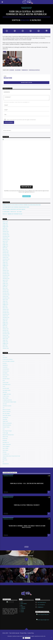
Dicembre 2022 (6, 293)
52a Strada (5, 357)
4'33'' (4, 355)
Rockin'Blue (5, 438)
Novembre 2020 (6, 333)
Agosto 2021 (5, 319)
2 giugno (11, 70)
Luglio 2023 (5, 281)
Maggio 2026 (5, 226)
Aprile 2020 (5, 345)
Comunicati (5, 367)
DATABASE (5, 372)
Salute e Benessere (7, 444)
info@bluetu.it (40, 607)
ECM (4, 380)
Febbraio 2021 (6, 328)
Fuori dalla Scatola (26, 8)
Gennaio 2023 (5, 291)
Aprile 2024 (5, 267)
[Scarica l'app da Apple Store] (42, 621)
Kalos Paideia (5, 398)
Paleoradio (5, 419)
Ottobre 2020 (5, 335)
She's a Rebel (5, 448)
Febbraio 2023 (6, 289)
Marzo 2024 (5, 268)
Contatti (22, 611)
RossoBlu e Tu (6, 442)
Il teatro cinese (6, 396)
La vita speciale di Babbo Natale (9, 401)
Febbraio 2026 (6, 231)
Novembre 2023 (6, 275)
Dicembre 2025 (6, 234)
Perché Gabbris (23, 603)
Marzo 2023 (5, 288)
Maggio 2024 (5, 265)
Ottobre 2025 (5, 238)
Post (4, 429)
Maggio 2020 (5, 343)
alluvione (17, 70)
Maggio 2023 (5, 285)
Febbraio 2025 (6, 251)
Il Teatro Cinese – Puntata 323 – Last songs (12, 211)
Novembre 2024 (6, 255)
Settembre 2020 (6, 337)
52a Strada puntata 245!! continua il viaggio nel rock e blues (16, 207)
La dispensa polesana (7, 400)
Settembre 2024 (6, 259)
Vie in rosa (5, 459)
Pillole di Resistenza (7, 425)
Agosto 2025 (5, 241)
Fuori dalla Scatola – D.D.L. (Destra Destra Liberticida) (26, 483)
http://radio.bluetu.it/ (42, 602)
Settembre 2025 (6, 239)
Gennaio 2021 (5, 330)
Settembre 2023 (6, 278)
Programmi (22, 606)
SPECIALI (4, 452)
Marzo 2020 (5, 346)
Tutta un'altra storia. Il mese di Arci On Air (11, 456)
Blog (21, 605)
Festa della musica (6, 384)
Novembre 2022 (6, 294)
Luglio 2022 (5, 301)
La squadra (22, 608)
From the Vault (6, 388)
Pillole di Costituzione (7, 423)
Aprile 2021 (5, 325)
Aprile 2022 (5, 306)
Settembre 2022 (6, 298)
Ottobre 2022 (5, 296)
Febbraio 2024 (6, 270)
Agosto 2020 (5, 338)
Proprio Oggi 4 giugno (26, 573)
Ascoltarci (5, 363)
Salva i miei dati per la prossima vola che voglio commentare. (21, 119)
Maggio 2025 (5, 246)
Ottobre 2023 (5, 277)
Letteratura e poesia (7, 405)
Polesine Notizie (6, 427)
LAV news (5, 403)
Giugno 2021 (5, 322)
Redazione (25, 20)
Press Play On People (7, 430)
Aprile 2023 (5, 286)
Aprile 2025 (5, 247)
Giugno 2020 (5, 341)
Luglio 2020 (5, 340)
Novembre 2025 (6, 236)
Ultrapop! (4, 458)
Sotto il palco (5, 450)
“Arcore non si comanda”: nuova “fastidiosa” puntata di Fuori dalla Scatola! (26, 527)
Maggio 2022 (5, 304)
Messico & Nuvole (6, 409)
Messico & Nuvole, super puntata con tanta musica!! (14, 209)
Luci (3, 407)
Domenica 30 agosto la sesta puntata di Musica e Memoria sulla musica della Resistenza (22, 204)
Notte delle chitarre (7, 415)
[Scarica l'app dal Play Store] (42, 615)
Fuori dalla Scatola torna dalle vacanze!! (27, 505)
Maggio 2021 (5, 324)
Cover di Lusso (6, 371)
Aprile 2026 (5, 228)
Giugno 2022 (5, 302)
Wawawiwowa (6, 463)
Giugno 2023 (5, 283)
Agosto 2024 (5, 260)
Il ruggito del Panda (7, 394)
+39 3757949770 (41, 604)
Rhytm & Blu (5, 436)
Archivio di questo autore (26, 82)
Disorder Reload (6, 378)
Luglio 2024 (5, 262)
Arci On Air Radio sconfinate (8, 361)
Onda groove (5, 417)
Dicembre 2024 (6, 254)
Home (21, 602)
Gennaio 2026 (5, 233)
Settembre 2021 (6, 317)
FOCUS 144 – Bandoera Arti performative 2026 (12, 214)
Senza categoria (6, 446)
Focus (4, 386)
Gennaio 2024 (5, 272)
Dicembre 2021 (6, 312)
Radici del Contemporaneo (8, 434)
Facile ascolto (5, 382)
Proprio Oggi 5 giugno (26, 556)
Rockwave (5, 440)
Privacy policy (27, 637)
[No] (51, 637)
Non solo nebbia (6, 413)
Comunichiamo (6, 369)
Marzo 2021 (5, 327)
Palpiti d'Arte (5, 421)
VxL (3, 461)
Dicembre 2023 (6, 273)
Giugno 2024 (5, 264)
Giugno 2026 (5, 225)
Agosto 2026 (5, 221)
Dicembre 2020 (6, 332)
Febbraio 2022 (6, 309)
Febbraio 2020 (6, 348)
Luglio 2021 (5, 320)
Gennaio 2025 (5, 252)
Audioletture (5, 365)
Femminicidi (25, 70)
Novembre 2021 (6, 314)
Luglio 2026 (5, 223)
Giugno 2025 (5, 244)
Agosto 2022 (5, 299)
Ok (23, 637)
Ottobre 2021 (5, 315)
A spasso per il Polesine (8, 359)
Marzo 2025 (5, 249)
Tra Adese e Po (6, 454)
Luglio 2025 (5, 242)
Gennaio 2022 (5, 311)
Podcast (22, 610)
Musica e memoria (6, 411)
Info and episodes (26, 196)
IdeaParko (5, 392)
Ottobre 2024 (5, 257)
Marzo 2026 (5, 229)
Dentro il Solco (6, 374)
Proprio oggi (5, 432)
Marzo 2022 (5, 307)
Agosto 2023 (5, 280)
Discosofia (5, 376)
